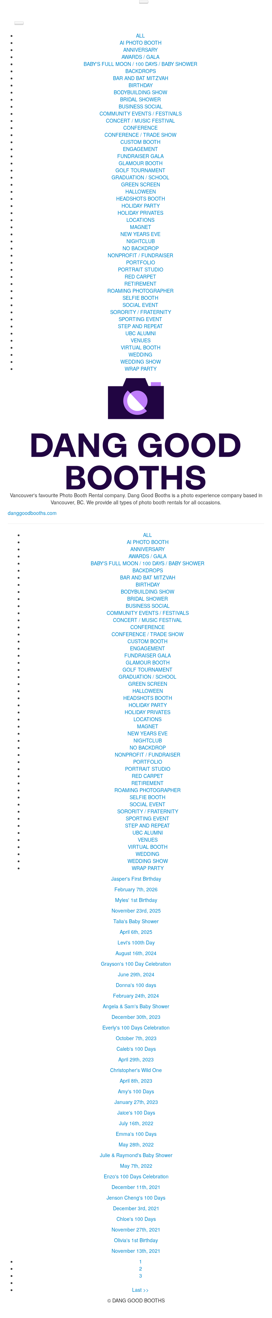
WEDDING (140, 354)
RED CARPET (140, 276)
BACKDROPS (140, 70)
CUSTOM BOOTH (140, 141)
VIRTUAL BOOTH (140, 347)
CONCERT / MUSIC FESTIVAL (140, 120)
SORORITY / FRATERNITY (140, 311)
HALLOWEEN (140, 191)
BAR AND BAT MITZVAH (140, 78)
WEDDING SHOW (140, 361)
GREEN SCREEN (140, 184)
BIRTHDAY (141, 85)
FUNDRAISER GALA (140, 155)
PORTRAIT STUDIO (140, 269)
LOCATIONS (140, 219)
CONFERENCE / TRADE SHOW (140, 134)
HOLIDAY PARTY (140, 205)
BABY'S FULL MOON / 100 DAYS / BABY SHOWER (140, 63)
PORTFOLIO (140, 262)
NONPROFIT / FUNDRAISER (140, 255)
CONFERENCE (140, 127)
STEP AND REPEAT (140, 326)
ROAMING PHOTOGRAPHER (140, 290)
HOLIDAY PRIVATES (140, 212)
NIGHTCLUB (140, 241)
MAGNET (140, 226)
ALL (140, 35)
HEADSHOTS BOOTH (140, 198)
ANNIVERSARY (140, 49)
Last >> (140, 1289)
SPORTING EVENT (140, 319)
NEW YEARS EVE (140, 233)
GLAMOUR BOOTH (141, 163)
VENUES (141, 340)
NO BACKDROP (141, 248)
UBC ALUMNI (140, 333)
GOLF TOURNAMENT (140, 170)
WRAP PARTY (141, 368)
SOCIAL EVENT (140, 304)
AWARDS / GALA (140, 56)
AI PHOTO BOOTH (141, 42)
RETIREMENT (140, 283)
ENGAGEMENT (140, 148)
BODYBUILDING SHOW (140, 92)
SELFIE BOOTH (140, 297)
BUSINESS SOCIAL (141, 106)
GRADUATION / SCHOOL (140, 177)
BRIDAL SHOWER (140, 99)
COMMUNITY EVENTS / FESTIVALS (141, 113)
